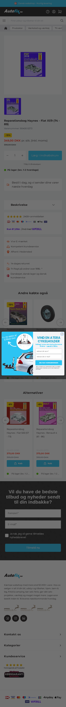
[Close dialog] (62, 333)
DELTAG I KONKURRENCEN (48, 363)
